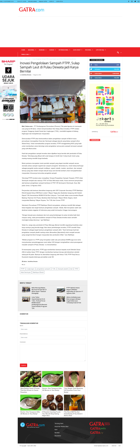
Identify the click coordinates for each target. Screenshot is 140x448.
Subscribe (116, 73)
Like (118, 65)
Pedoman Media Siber (62, 426)
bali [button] (71, 269)
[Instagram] (132, 1)
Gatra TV (51, 1)
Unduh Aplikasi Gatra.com (101, 445)
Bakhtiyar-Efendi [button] (38, 272)
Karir (56, 429)
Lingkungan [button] (30, 269)
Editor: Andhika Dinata (30, 261)
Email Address (24, 334)
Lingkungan (27, 59)
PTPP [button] (22, 269)
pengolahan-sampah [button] (43, 269)
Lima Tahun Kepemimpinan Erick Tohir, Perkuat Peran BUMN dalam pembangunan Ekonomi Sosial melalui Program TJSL (39, 302)
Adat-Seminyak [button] (26, 272)
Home (23, 50)
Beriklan (57, 432)
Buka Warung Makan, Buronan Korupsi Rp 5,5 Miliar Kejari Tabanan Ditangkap (39, 290)
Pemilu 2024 (25, 54)
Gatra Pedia (59, 1)
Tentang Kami (59, 423)
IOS (119, 445)
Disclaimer (58, 436)
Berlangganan (32, 1)
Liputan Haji (100, 50)
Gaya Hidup (76, 50)
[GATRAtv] (98, 432)
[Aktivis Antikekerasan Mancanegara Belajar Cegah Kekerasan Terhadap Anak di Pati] (61, 299)
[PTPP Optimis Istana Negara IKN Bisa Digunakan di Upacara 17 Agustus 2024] (61, 289)
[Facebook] (128, 1)
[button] (118, 52)
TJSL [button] (54, 269)
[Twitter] (135, 1)
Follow (116, 69)
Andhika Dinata (26, 75)
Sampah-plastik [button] (63, 269)
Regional (88, 50)
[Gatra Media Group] (99, 424)
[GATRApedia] (98, 428)
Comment (23, 342)
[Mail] (138, 1)
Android (114, 445)
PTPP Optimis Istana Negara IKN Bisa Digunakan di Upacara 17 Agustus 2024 (75, 290)
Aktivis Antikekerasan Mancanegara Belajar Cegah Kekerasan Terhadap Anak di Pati (73, 300)
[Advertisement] (70, 32)
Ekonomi (42, 50)
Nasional (31, 50)
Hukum (51, 50)
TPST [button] (76, 269)
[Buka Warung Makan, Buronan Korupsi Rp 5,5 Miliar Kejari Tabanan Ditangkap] (26, 289)
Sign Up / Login (21, 1)
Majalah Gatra (43, 1)
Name (21, 325)
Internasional (63, 50)
